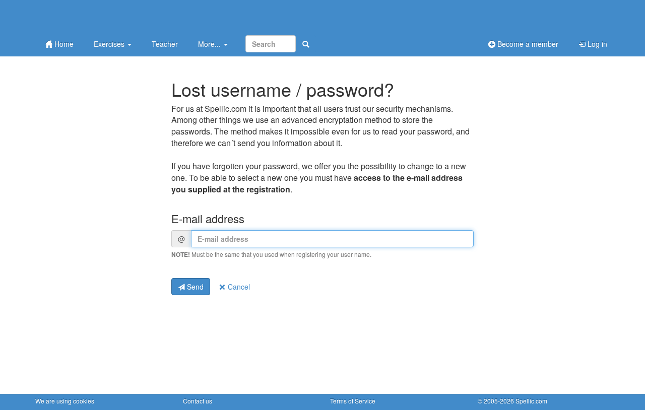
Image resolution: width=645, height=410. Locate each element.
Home (63, 44)
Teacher (165, 44)
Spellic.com (531, 400)
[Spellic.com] (88, 16)
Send (194, 287)
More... (210, 44)
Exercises (110, 44)
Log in (596, 44)
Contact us (197, 400)
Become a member (526, 44)
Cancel (238, 287)
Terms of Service (352, 400)
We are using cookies (64, 400)
